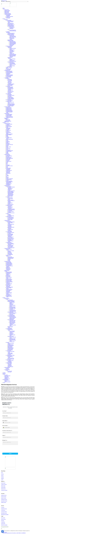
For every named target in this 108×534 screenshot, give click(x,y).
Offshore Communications (12, 53)
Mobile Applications (7, 367)
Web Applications (7, 298)
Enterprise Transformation (10, 230)
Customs (7, 140)
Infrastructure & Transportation (8, 128)
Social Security (8, 148)
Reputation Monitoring (9, 110)
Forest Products (8, 149)
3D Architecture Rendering (10, 92)
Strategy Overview (7, 220)
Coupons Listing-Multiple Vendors (10, 353)
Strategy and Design (10, 204)
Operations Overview (7, 248)
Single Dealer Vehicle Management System (12, 320)
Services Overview (7, 185)
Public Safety (8, 141)
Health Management (10, 258)
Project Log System (12, 313)
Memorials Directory (10, 347)
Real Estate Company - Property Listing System (13, 317)
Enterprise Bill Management (8, 291)
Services (4, 18)
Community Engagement (9, 16)
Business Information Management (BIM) (11, 192)
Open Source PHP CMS (13, 30)
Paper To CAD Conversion (10, 81)
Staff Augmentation (12, 65)
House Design (10, 79)
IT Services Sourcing (11, 211)
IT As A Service (10, 237)
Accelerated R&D (10, 254)
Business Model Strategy (11, 221)
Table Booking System (13, 311)
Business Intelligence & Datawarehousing (9, 182)
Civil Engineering (8, 76)
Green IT (7, 180)
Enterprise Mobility (8, 157)
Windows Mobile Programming (12, 45)
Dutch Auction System (11, 358)
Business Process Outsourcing (10, 206)
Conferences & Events (11, 215)
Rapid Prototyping (8, 99)
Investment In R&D (9, 262)
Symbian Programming (13, 43)
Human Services (8, 125)
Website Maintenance (11, 25)
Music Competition (10, 366)
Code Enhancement (12, 63)
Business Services (8, 186)
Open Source (8, 159)
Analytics (7, 175)
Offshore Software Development (12, 50)
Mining (7, 136)
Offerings (4, 122)
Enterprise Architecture (11, 232)
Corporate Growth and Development (11, 224)
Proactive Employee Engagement (9, 294)
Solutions (4, 297)
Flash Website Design (11, 23)
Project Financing (10, 218)
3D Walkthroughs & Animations (10, 89)
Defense (7, 142)
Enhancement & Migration (10, 57)
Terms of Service (3, 519)
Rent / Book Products (12, 306)
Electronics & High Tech (9, 144)
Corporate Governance (8, 13)
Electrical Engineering (9, 71)
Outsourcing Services (9, 205)
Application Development (8, 32)
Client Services (8, 17)
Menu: (4, 1)
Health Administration (11, 257)
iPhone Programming (12, 41)
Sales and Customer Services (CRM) (10, 246)
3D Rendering (8, 86)
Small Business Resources (8, 273)
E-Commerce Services (11, 26)
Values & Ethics (3, 487)
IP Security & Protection (13, 54)
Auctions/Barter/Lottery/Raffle (10, 355)
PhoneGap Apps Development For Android (12, 38)
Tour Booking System (12, 308)
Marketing (9, 251)
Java (6, 176)
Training (7, 213)
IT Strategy (9, 233)
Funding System (8, 359)
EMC (7, 162)
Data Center (7, 156)
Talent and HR (10, 253)
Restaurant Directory (10, 344)
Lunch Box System (12, 309)
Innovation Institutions (9, 263)
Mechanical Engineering (9, 74)
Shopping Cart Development (12, 28)
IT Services (6, 19)
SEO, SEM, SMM (8, 68)
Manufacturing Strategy (11, 227)
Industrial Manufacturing (9, 139)
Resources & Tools (8, 280)
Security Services (10, 197)
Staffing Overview (3, 502)
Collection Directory (10, 348)
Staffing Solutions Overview (7, 270)
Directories (7, 342)
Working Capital (10, 219)
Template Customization (11, 24)
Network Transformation (9, 158)
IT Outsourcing (10, 210)
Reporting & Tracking (9, 279)
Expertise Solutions (7, 369)
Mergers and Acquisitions (9, 228)
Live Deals (9, 354)
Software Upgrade (12, 62)
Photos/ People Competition (10, 365)
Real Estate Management (11, 315)
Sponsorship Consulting (9, 111)
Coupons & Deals (8, 350)
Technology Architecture (9, 178)
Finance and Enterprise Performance (11, 244)
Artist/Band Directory (11, 345)
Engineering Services (4, 508)
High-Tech (7, 143)
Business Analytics (10, 195)
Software (9, 203)
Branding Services (8, 108)
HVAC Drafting (10, 85)
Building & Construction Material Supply (8, 121)
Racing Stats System (12, 339)
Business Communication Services (11, 190)
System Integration (8, 161)
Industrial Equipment (9, 126)
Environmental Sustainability (8, 15)
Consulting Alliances (10, 217)
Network (9, 259)
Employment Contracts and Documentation (9, 289)
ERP (7, 163)
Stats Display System (11, 336)
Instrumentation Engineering (8, 73)
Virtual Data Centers (10, 239)
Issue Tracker (11, 314)
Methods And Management (8, 267)
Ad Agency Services (7, 106)
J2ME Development (10, 40)
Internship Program (7, 378)
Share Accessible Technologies (8, 269)
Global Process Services (11, 212)
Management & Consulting (7, 118)
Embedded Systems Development (8, 183)
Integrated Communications (10, 202)
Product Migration (12, 60)
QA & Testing (10, 66)
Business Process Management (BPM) (10, 194)
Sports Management (9, 328)
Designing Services (8, 107)
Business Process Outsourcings (10, 208)
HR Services (8, 275)
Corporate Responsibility (8, 14)
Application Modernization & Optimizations (10, 188)
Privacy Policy (3, 517)
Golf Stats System (12, 341)
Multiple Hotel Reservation (12, 304)
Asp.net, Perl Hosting (7, 381)
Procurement (9, 252)
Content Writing (8, 69)
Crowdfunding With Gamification (10, 361)
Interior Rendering (10, 87)
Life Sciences (8, 131)
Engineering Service (7, 70)
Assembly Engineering (11, 98)
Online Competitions (9, 362)
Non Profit (7, 129)
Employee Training (8, 115)
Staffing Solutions (7, 113)
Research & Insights (9, 272)
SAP (7, 164)
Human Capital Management (8, 172)
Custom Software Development (12, 51)
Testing (7, 174)
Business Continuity (10, 191)
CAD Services (6, 77)
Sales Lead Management (11, 300)
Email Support (5, 532)
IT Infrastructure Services (11, 209)
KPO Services (8, 120)
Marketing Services (8, 109)
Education (7, 153)
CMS (8, 29)
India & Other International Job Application (7, 377)
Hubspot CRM (10, 371)
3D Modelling (10, 94)
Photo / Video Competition (10, 364)
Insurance (7, 145)
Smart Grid (7, 160)
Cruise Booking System (13, 310)
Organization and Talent (11, 247)
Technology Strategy (9, 231)
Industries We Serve (7, 123)
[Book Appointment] (2, 531)
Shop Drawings (10, 96)
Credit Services (10, 256)
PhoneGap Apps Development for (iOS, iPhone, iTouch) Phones (13, 36)
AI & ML (4, 372)
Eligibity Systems (8, 146)
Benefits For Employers (9, 281)
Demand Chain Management (10, 236)
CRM (7, 370)
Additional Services (8, 216)
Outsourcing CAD (8, 101)
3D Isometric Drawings (11, 95)
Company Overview (7, 10)
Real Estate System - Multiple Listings (12, 318)
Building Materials (8, 134)
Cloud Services (8, 155)
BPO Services (8, 119)
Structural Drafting (10, 84)
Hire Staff (4, 373)
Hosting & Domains (5, 379)
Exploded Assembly (10, 97)
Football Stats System (12, 338)
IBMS (7, 299)
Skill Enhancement (8, 295)
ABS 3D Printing (10, 100)
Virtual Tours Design (11, 91)
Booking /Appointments (11, 301)
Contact (4, 382)
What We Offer (7, 9)
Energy (7, 147)
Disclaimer (2, 520)
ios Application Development (8, 169)
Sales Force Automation (13, 61)
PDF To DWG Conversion (10, 82)
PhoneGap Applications (11, 34)
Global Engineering (8, 179)
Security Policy (3, 523)
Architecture (8, 78)
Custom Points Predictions (12, 333)
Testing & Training (8, 278)
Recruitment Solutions (9, 114)
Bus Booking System (12, 307)
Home (2, 472)
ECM (7, 167)
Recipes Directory (10, 349)
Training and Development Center (9, 283)
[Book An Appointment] (10, 469)
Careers (4, 374)
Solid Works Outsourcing (11, 104)
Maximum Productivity (9, 264)
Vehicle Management (11, 319)
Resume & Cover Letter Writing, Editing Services (9, 117)
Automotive (7, 124)
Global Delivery (8, 173)
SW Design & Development (10, 47)
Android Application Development (9, 170)
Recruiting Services (8, 284)
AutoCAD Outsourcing (11, 103)
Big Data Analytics (10, 229)
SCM (7, 166)
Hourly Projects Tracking (13, 312)
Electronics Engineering (9, 72)
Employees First (7, 12)
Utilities (9, 260)
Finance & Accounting (11, 250)
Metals (7, 135)
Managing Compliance (11, 238)
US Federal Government (9, 150)
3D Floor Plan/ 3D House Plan (10, 90)
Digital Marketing (8, 184)
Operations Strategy (9, 242)
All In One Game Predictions (12, 332)
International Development (10, 226)
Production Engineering (9, 75)
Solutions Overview (7, 154)
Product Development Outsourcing (12, 56)
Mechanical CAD (8, 93)
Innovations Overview (8, 261)
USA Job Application (7, 375)
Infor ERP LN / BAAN (9, 165)
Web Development (8, 20)
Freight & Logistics (8, 151)
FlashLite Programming (13, 42)
